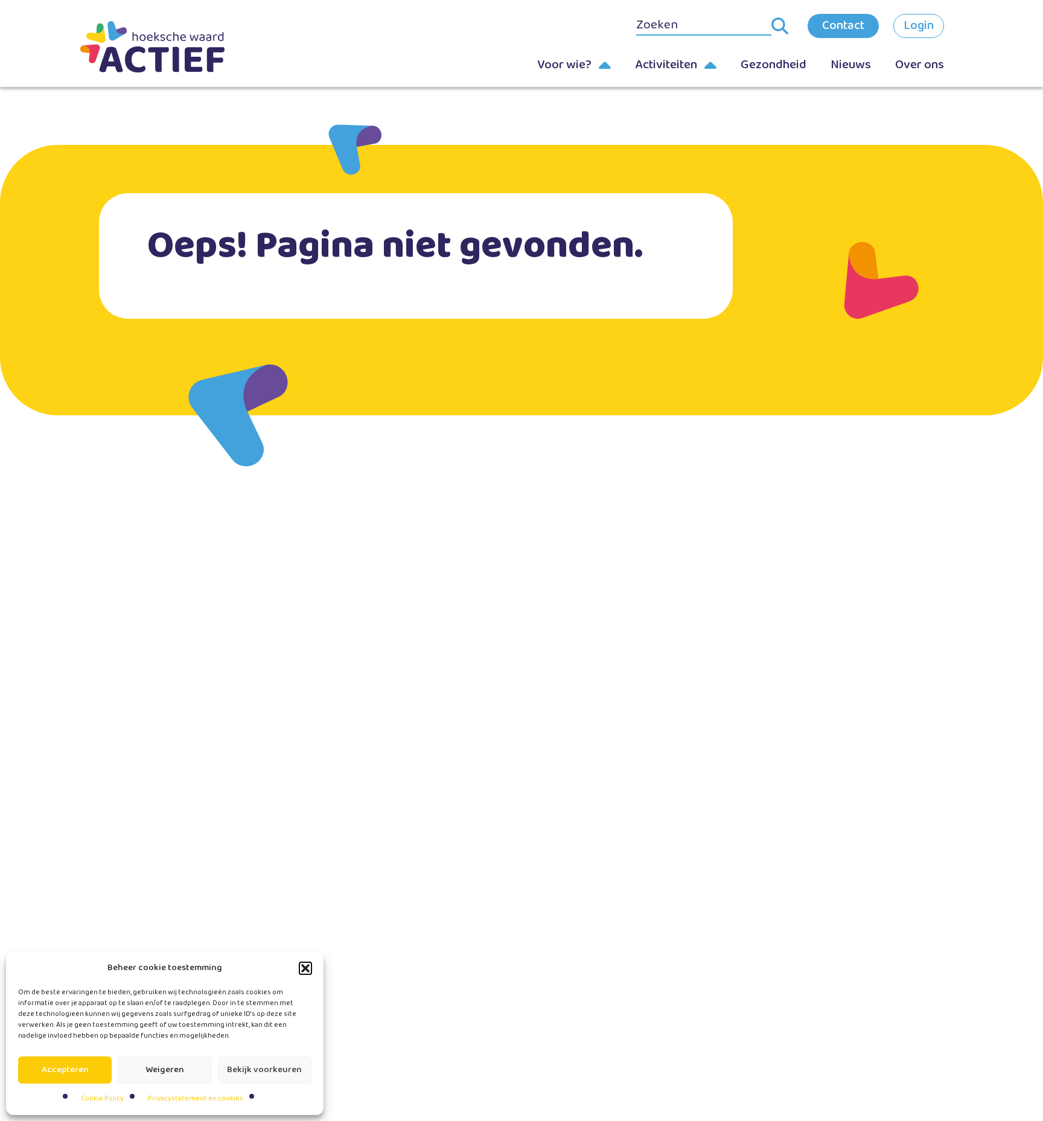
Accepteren (65, 1069)
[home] (171, 46)
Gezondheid (773, 64)
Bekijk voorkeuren (264, 1069)
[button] (305, 968)
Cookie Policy (102, 1098)
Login (919, 25)
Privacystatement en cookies (195, 1098)
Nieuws (851, 64)
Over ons (919, 64)
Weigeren (164, 1069)
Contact (843, 25)
